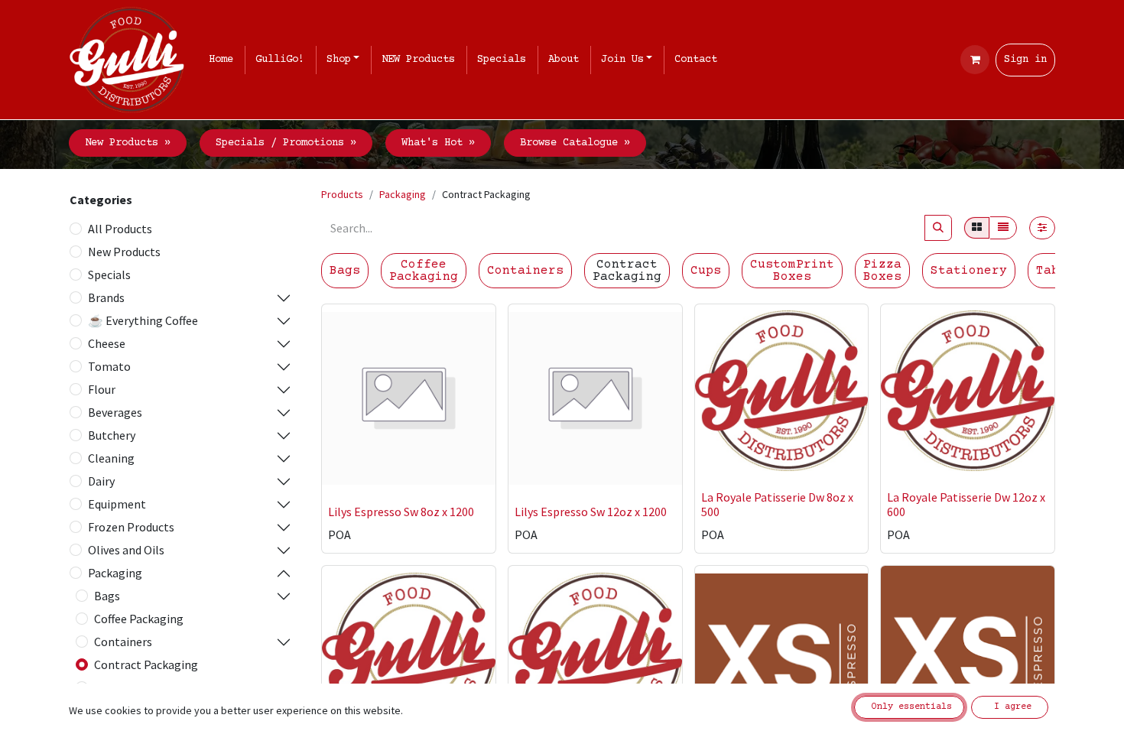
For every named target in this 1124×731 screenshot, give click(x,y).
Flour (101, 389)
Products (342, 194)
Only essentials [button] (909, 707)
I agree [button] (1010, 707)
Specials (109, 274)
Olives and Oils (126, 549)
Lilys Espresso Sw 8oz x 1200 (401, 511)
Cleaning (111, 458)
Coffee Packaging (139, 618)
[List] (1003, 227)
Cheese (106, 343)
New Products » (128, 143)
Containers (123, 641)
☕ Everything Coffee (143, 320)
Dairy (101, 481)
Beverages (115, 412)
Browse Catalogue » (575, 143)
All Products (120, 228)
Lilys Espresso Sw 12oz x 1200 (591, 511)
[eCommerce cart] (974, 59)
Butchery (111, 435)
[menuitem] (224, 60)
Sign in (1025, 60)
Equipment (117, 504)
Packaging (115, 572)
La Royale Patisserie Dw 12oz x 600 (966, 504)
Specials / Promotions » (286, 143)
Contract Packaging (146, 664)
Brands (106, 297)
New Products (124, 251)
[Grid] (976, 227)
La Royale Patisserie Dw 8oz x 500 (777, 504)
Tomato (109, 366)
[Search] (938, 228)
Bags (107, 595)
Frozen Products (131, 526)
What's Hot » (438, 143)
